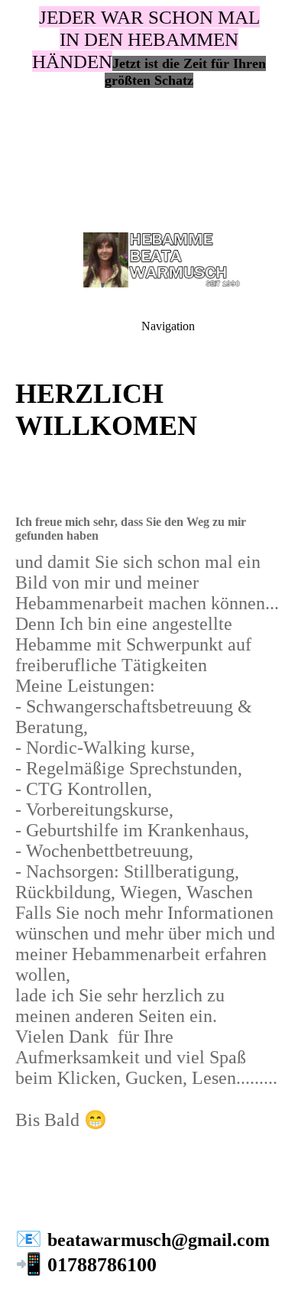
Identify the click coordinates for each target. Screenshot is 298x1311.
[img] (149, 107)
